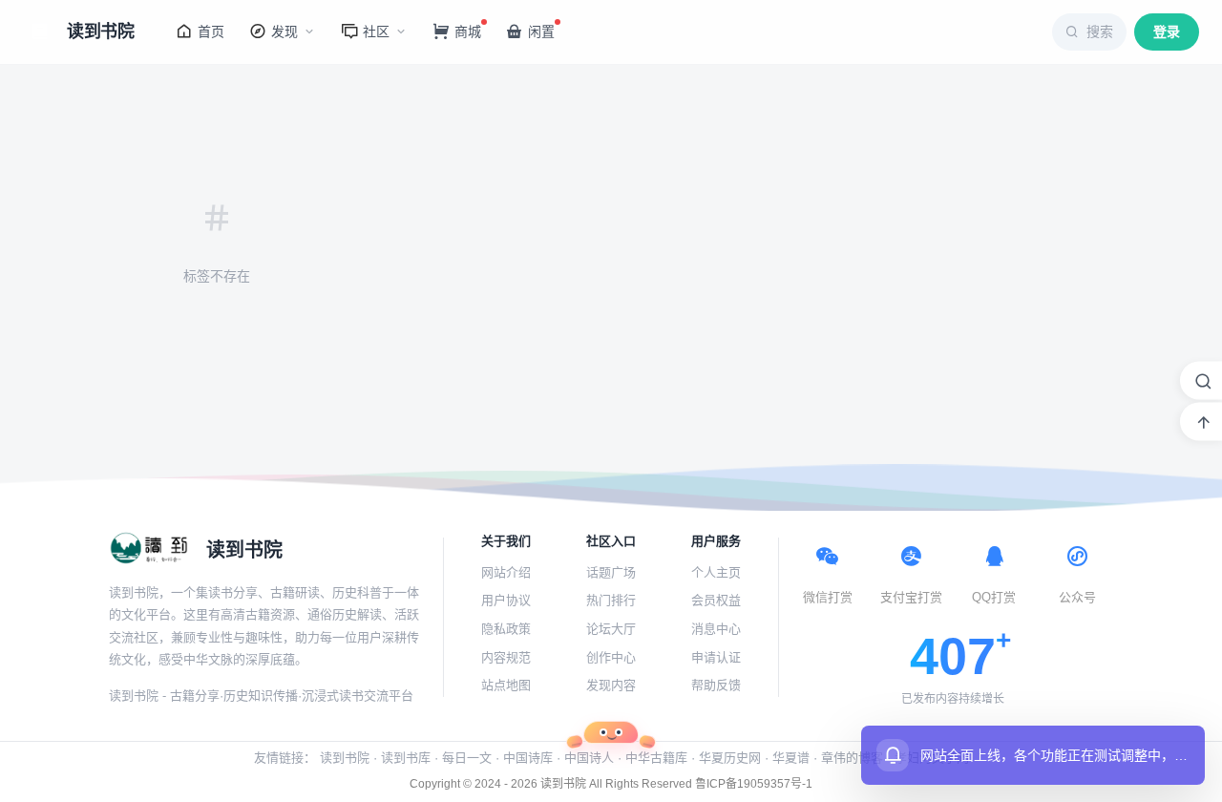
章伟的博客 (852, 757)
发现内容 (611, 685)
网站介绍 (506, 572)
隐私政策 (506, 629)
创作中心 (611, 657)
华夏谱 (791, 757)
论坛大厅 (611, 629)
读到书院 (344, 757)
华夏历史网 (730, 757)
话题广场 (611, 572)
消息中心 (716, 629)
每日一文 (467, 757)
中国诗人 (589, 757)
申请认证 (716, 657)
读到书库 (406, 757)
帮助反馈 (716, 685)
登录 (1166, 31)
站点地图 (506, 685)
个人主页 (716, 572)
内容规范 (506, 657)
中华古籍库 (656, 757)
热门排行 (611, 600)
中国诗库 (528, 757)
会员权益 (716, 600)
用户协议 (506, 600)
